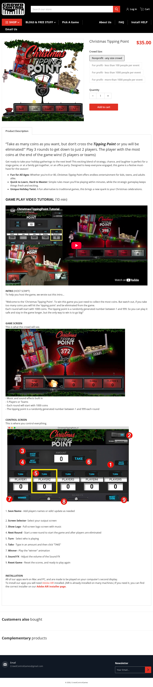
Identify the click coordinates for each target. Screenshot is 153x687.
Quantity (94, 90)
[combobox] (75, 9)
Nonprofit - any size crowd (107, 58)
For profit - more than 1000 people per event (117, 79)
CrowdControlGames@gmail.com (26, 666)
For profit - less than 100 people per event (115, 65)
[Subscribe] (148, 669)
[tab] (17, 131)
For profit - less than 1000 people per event (116, 72)
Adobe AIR (48, 583)
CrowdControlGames (79, 682)
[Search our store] (116, 9)
